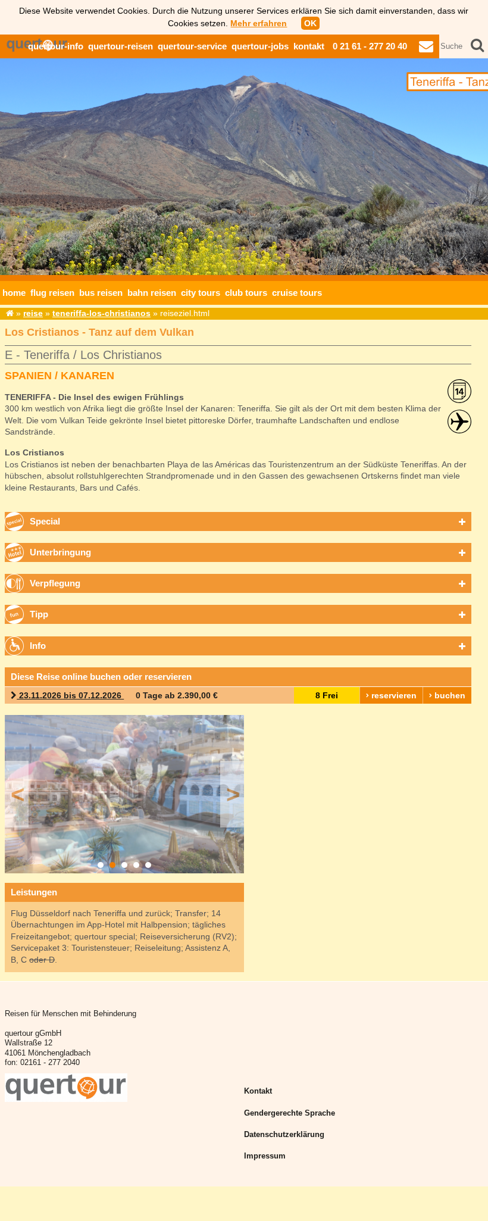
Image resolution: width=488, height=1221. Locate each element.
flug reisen (52, 293)
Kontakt (258, 1091)
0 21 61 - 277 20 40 (370, 46)
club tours (246, 293)
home (14, 293)
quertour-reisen (120, 46)
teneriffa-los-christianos (101, 313)
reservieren (393, 695)
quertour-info (55, 46)
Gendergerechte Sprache (289, 1113)
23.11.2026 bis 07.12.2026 (70, 695)
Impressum (265, 1156)
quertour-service (192, 46)
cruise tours (297, 293)
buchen (448, 695)
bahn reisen (151, 293)
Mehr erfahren (258, 23)
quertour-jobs (260, 46)
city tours (200, 293)
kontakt (308, 46)
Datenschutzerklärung (284, 1135)
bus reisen (101, 293)
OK (310, 23)
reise (33, 313)
